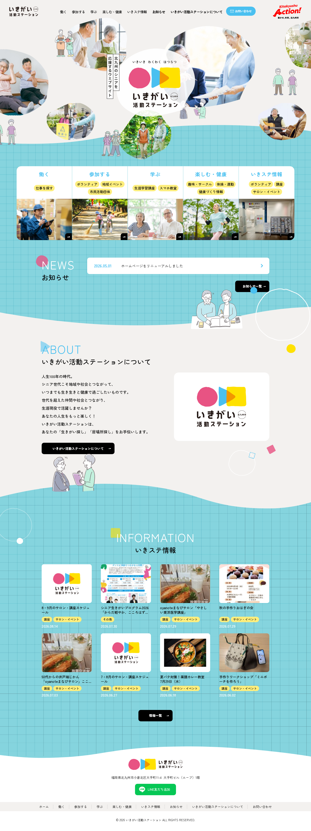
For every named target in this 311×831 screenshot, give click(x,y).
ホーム (44, 806)
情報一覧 (155, 715)
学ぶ (93, 11)
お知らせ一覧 (252, 286)
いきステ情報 (137, 11)
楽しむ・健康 (122, 806)
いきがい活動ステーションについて (197, 11)
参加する (78, 11)
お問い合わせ (243, 11)
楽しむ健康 (112, 11)
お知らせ (158, 11)
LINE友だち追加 (159, 789)
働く (63, 11)
